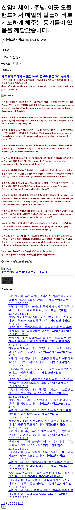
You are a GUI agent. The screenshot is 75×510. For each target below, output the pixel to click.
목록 (7, 280)
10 (21, 503)
